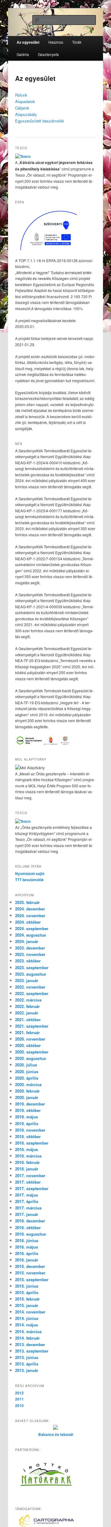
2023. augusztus (30, 974)
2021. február (27, 1032)
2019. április (26, 1123)
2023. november (30, 954)
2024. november (30, 915)
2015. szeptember (31, 1279)
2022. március (28, 1000)
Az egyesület (28, 42)
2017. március (28, 1208)
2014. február (27, 1338)
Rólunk (21, 95)
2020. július (26, 1065)
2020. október (28, 1045)
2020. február (27, 1091)
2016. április (26, 1253)
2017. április (26, 1201)
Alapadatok (25, 101)
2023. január (26, 980)
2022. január (26, 1013)
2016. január (26, 1260)
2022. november (30, 987)
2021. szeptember (31, 1026)
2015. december (30, 1266)
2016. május (26, 1247)
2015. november (30, 1273)
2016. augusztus (30, 1234)
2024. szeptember (31, 928)
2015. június (26, 1286)
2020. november (30, 1039)
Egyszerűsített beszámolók (39, 121)
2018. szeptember (31, 1143)
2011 (19, 1399)
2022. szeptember (31, 993)
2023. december (30, 948)
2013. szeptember (31, 1351)
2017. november (30, 1175)
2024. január (26, 941)
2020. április (26, 1078)
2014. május (26, 1325)
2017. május (26, 1195)
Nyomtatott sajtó (29, 873)
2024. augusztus (30, 935)
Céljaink (22, 108)
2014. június (26, 1318)
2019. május (26, 1117)
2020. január (26, 1097)
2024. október (28, 922)
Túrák (76, 42)
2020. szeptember (31, 1052)
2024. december (30, 909)
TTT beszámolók (29, 879)
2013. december (30, 1344)
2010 (19, 1405)
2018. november (30, 1130)
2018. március (28, 1156)
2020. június (26, 1071)
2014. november (30, 1312)
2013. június (26, 1357)
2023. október (28, 961)
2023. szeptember (31, 967)
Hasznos (55, 42)
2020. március (28, 1084)
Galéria (23, 54)
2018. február (27, 1162)
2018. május (26, 1149)
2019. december (30, 1104)
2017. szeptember (31, 1188)
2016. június (26, 1240)
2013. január (26, 1370)
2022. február (27, 1006)
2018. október (28, 1136)
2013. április (26, 1364)
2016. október (28, 1227)
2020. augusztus (30, 1058)
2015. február (27, 1299)
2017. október (28, 1182)
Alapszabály (26, 114)
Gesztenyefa (48, 54)
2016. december (30, 1221)
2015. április (26, 1292)
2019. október (28, 1110)
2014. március (28, 1331)
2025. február (27, 902)
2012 (19, 1393)
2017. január (26, 1214)
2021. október (28, 1019)
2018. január (26, 1169)
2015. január (26, 1305)
